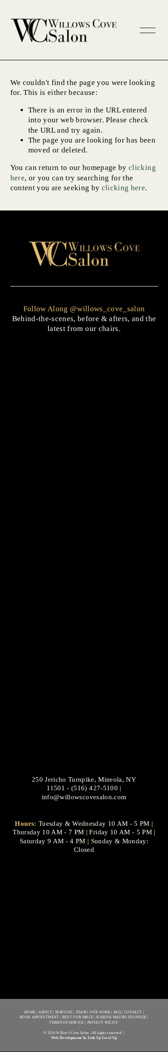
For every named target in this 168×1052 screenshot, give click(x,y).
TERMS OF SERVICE (66, 1022)
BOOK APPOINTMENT (39, 1017)
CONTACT (133, 1012)
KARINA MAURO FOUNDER (121, 1017)
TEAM (81, 1012)
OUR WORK (100, 1012)
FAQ (117, 1012)
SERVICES (64, 1012)
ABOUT (45, 1012)
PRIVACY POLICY (103, 1022)
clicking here (123, 188)
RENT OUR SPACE (78, 1017)
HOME (29, 1012)
